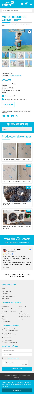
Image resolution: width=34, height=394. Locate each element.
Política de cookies (24, 375)
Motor (3, 316)
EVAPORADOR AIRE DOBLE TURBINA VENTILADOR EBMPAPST (17, 227)
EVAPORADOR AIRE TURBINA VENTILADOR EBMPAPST (14, 204)
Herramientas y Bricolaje (9, 309)
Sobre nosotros (6, 291)
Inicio (3, 24)
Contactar (4, 293)
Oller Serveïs (5, 298)
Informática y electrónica (9, 311)
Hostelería (21, 309)
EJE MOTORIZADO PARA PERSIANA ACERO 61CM (16, 181)
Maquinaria (5, 314)
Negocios (4, 319)
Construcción (22, 306)
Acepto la (11, 358)
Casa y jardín (5, 306)
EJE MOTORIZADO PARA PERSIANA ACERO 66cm (16, 160)
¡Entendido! (17, 390)
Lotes (20, 311)
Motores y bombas (11, 24)
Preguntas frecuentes (8, 296)
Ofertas (21, 319)
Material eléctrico (24, 314)
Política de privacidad (10, 375)
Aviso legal (17, 377)
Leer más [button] (6, 267)
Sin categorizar (6, 321)
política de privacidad (13, 358)
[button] (29, 31)
